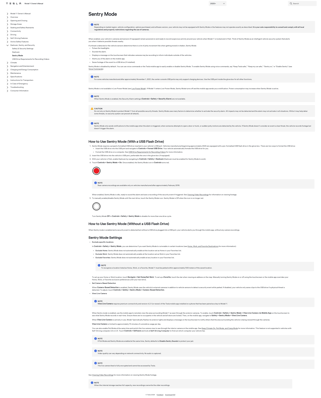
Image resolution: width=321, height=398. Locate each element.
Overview (14, 17)
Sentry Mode (17, 56)
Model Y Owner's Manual (34, 4)
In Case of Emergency (19, 84)
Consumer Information (19, 91)
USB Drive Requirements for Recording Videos (147, 152)
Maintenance (15, 73)
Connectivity (15, 31)
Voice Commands (96, 69)
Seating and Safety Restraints (22, 28)
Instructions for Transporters (21, 80)
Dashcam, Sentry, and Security (22, 45)
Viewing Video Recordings (198, 195)
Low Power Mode (138, 89)
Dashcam (16, 52)
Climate (13, 63)
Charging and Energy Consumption (24, 70)
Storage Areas (16, 24)
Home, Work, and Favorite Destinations (202, 246)
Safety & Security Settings (22, 49)
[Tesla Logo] (13, 3)
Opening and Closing (18, 21)
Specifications (16, 77)
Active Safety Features (19, 42)
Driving (13, 35)
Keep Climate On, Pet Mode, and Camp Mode (220, 328)
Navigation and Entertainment (22, 66)
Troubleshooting (17, 87)
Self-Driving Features (19, 38)
